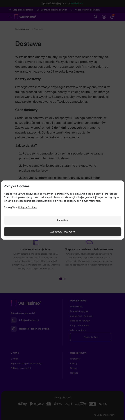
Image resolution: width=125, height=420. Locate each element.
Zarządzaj (62, 220)
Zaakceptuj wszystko (62, 231)
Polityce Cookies (27, 207)
